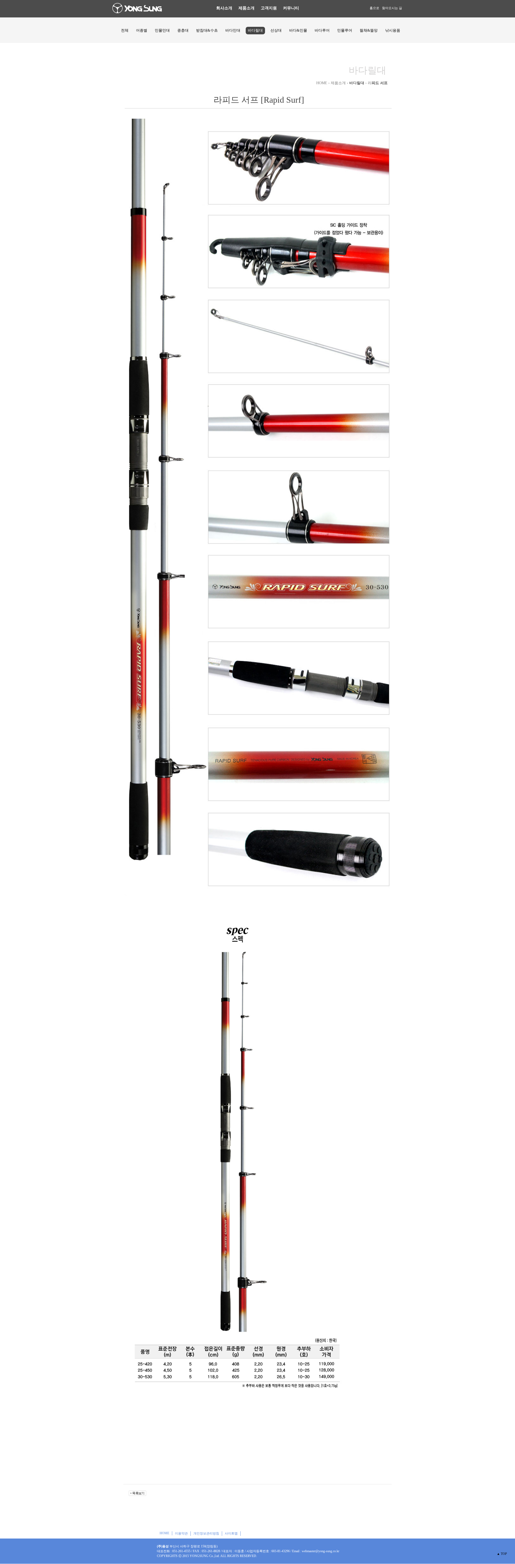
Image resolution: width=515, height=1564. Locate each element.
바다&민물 (298, 30)
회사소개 (224, 8)
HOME (164, 1533)
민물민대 (162, 30)
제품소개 (246, 8)
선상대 (276, 30)
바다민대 (232, 30)
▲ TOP (502, 1554)
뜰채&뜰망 (369, 30)
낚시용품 (392, 30)
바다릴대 (255, 30)
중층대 (183, 30)
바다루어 (322, 30)
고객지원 (269, 8)
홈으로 (374, 8)
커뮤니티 (291, 8)
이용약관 (181, 1533)
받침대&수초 (207, 30)
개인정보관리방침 (206, 1533)
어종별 (141, 30)
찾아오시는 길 (392, 8)
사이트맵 (231, 1533)
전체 (124, 30)
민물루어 (344, 30)
